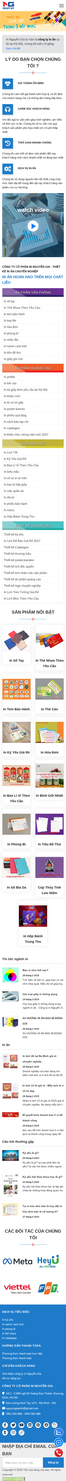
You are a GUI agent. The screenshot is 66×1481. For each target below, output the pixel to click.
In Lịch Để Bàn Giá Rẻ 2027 (22, 540)
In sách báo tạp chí (16, 421)
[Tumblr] (5, 1432)
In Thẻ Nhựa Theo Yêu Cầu (22, 307)
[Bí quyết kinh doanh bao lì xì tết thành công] (10, 1114)
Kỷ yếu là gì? (31, 1152)
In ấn (6, 1045)
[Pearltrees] (54, 1425)
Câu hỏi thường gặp (18, 1142)
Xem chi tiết (13, 48)
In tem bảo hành (14, 314)
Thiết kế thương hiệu (17, 553)
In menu (9, 510)
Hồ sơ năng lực (11, 1378)
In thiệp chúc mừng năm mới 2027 (26, 434)
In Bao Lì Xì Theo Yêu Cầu (21, 465)
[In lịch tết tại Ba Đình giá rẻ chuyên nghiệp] (10, 1061)
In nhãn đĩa (11, 339)
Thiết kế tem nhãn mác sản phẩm (25, 573)
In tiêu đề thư (12, 352)
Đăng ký (53, 1462)
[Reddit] (46, 1425)
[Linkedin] (30, 1425)
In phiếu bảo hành (15, 503)
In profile (9, 376)
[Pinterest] (38, 1425)
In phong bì (11, 333)
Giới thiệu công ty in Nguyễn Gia (21, 1373)
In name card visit (15, 346)
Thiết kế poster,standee (19, 560)
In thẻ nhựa (9, 1333)
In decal (9, 497)
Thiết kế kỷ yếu (13, 534)
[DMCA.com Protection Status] (13, 1478)
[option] (33, 21)
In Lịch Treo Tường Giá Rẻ (21, 592)
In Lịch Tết (10, 452)
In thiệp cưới (12, 396)
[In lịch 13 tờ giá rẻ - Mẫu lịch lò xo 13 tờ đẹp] (10, 1090)
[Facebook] (5, 1425)
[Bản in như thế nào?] (10, 974)
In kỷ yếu (7, 1319)
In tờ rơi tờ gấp (13, 402)
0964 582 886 (32, 1413)
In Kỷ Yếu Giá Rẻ (15, 458)
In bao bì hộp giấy (15, 484)
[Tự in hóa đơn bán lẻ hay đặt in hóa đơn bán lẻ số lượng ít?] (10, 1209)
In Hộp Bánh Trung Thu (19, 516)
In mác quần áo (14, 491)
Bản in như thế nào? (35, 970)
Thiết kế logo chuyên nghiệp (22, 585)
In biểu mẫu (11, 471)
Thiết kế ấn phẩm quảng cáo (22, 579)
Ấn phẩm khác (33, 443)
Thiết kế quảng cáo (33, 525)
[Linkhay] (21, 1432)
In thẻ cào (10, 383)
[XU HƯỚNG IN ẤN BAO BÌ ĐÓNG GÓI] (10, 1021)
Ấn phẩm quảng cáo (33, 368)
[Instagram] (13, 1432)
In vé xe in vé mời (15, 478)
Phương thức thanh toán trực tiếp (22, 1353)
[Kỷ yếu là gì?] (10, 1155)
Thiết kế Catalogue (16, 547)
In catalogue (12, 428)
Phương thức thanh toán (17, 1358)
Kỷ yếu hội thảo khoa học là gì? (43, 1176)
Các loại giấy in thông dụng (40, 994)
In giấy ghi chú (13, 359)
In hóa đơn (11, 327)
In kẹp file (10, 320)
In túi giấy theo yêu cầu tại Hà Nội (25, 389)
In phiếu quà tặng (15, 415)
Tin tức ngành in (15, 959)
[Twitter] (13, 1425)
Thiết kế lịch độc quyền (19, 566)
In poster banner (14, 409)
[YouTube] (21, 1425)
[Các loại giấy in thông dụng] (10, 996)
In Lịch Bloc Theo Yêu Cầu (21, 598)
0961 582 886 (14, 1413)
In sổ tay (9, 301)
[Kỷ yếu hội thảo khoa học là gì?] (10, 1185)
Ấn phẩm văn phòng (33, 292)
